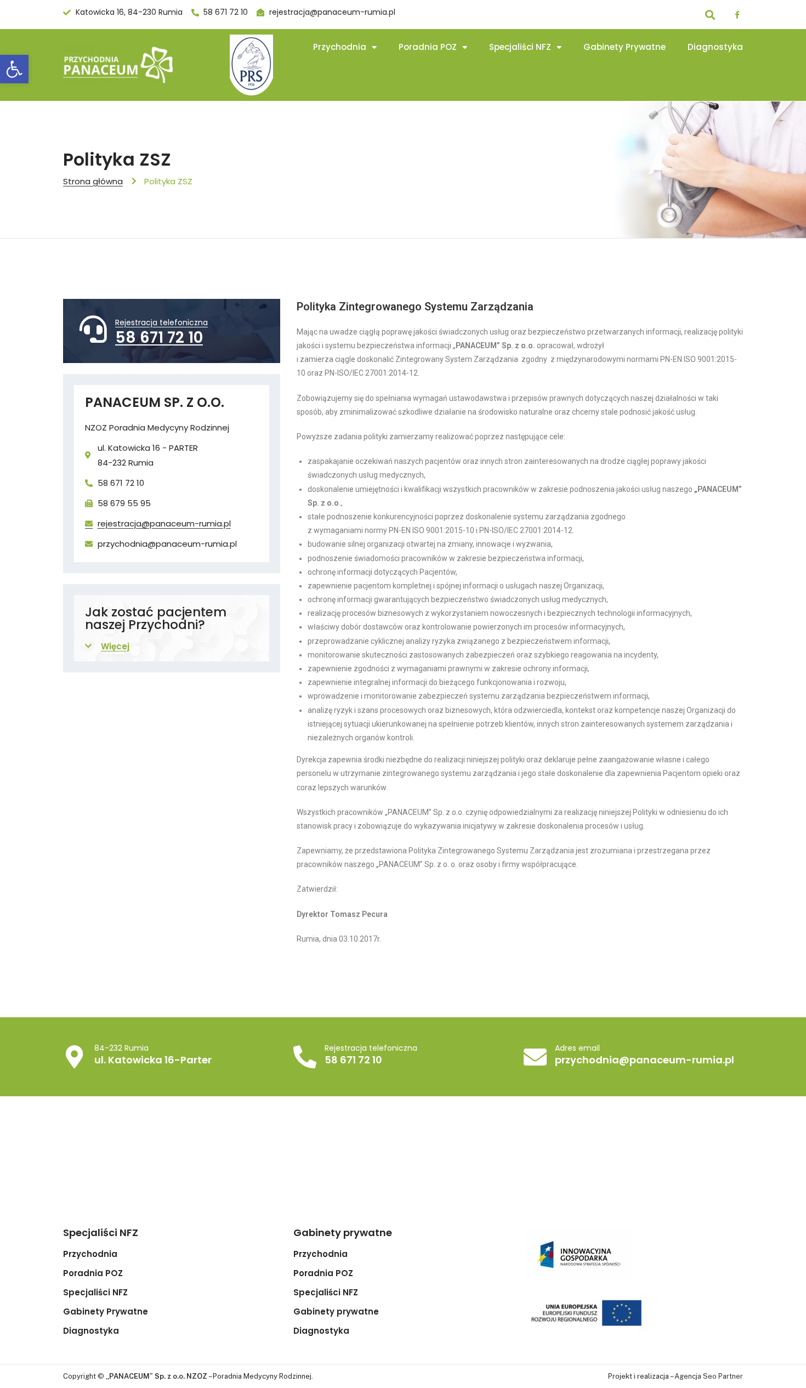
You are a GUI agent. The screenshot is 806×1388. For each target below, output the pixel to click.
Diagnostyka (715, 47)
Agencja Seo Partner (708, 1376)
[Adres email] (535, 1056)
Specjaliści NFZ (520, 47)
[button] (14, 69)
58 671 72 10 (159, 337)
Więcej (115, 646)
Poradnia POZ (428, 47)
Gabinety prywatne (336, 1311)
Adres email (577, 1048)
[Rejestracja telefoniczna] (93, 329)
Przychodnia (339, 47)
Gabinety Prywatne (624, 47)
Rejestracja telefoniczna (161, 322)
